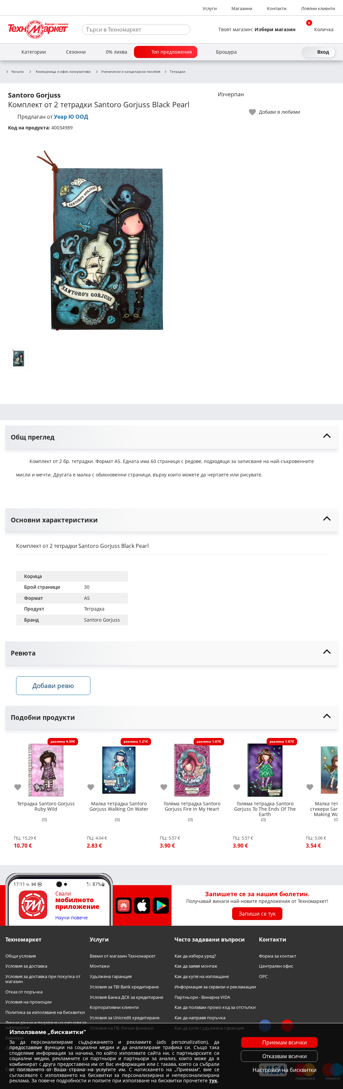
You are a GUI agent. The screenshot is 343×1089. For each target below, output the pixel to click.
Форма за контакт (277, 956)
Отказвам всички (284, 1056)
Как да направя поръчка (200, 1017)
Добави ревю (53, 685)
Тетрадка (94, 609)
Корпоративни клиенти (114, 1007)
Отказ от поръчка (24, 991)
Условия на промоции (28, 1002)
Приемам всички (284, 1042)
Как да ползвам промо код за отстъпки (215, 1007)
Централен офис (276, 966)
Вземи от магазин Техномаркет (122, 956)
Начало (17, 72)
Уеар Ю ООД (71, 117)
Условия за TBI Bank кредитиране (124, 986)
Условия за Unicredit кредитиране (124, 1017)
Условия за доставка (26, 966)
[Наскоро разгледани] (270, 52)
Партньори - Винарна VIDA (202, 996)
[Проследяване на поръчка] (282, 52)
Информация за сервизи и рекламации (215, 986)
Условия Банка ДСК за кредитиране (126, 996)
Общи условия (20, 956)
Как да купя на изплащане (202, 976)
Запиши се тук (257, 913)
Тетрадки (177, 72)
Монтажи (100, 966)
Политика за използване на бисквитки (45, 1012)
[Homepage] (38, 29)
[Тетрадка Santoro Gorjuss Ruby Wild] (46, 767)
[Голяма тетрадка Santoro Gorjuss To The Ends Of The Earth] (265, 767)
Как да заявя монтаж (196, 966)
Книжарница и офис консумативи (63, 71)
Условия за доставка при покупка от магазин (42, 979)
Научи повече (71, 918)
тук (213, 1080)
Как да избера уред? (195, 956)
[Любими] (294, 52)
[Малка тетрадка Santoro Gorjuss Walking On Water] (119, 767)
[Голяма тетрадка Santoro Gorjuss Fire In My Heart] (192, 767)
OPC (263, 976)
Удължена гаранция (111, 976)
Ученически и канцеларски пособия (130, 72)
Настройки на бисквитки (285, 1070)
